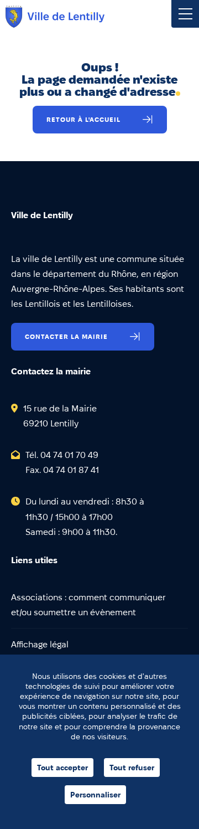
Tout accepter (62, 767)
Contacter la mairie (66, 336)
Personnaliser (95, 794)
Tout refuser (131, 767)
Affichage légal (40, 644)
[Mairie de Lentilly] (55, 17)
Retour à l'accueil (83, 119)
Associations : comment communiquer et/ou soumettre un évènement (88, 605)
